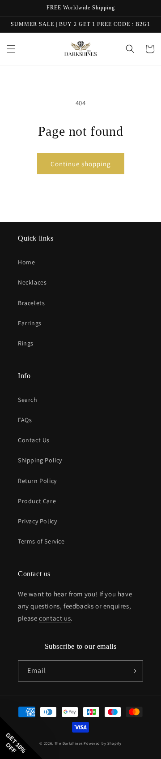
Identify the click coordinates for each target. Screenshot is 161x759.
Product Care (37, 501)
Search (28, 400)
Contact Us (34, 440)
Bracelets (31, 303)
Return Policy (37, 481)
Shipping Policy (40, 460)
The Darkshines (69, 743)
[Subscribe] (133, 670)
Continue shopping (81, 164)
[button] (11, 49)
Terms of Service (41, 541)
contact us (55, 618)
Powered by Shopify (103, 743)
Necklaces (32, 282)
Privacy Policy (37, 521)
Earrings (30, 323)
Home (26, 262)
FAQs (25, 420)
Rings (26, 343)
